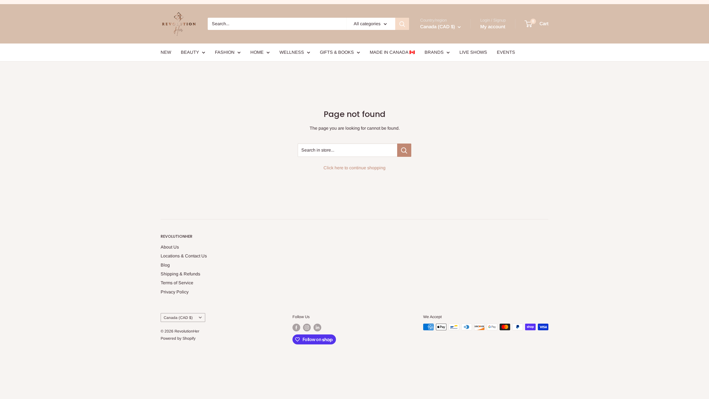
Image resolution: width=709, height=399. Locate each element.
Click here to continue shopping (354, 167)
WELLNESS (291, 52)
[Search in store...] (404, 150)
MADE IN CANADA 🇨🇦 (392, 52)
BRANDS (434, 52)
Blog (165, 265)
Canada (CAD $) (178, 318)
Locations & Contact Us (184, 256)
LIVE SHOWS (473, 52)
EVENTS (506, 52)
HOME (257, 52)
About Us (170, 247)
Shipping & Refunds (180, 274)
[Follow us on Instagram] (307, 327)
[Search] (402, 24)
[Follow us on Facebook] (296, 327)
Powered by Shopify (178, 338)
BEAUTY (190, 52)
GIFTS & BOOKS (337, 52)
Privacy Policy (175, 292)
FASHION (225, 52)
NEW (166, 52)
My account (492, 26)
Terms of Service (177, 282)
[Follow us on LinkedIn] (317, 327)
